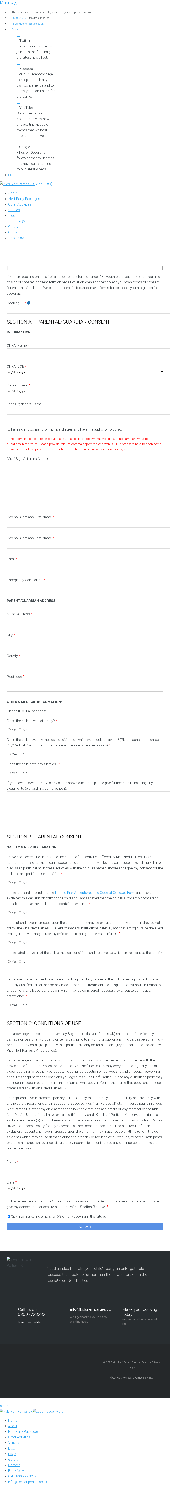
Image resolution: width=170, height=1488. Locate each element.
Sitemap (148, 1377)
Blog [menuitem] (11, 1448)
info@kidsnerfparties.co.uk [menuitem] (27, 1482)
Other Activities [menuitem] (19, 1437)
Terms (145, 1362)
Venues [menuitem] (13, 1443)
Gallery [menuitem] (13, 1460)
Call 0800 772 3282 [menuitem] (22, 1476)
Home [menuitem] (12, 1420)
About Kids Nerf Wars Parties (126, 1377)
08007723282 (20, 17)
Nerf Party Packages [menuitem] (23, 1432)
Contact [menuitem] (14, 1465)
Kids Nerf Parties (122, 1362)
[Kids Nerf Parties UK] (17, 184)
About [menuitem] (12, 1426)
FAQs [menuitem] (12, 1454)
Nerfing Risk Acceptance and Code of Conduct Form (95, 892)
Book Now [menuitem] (16, 1471)
